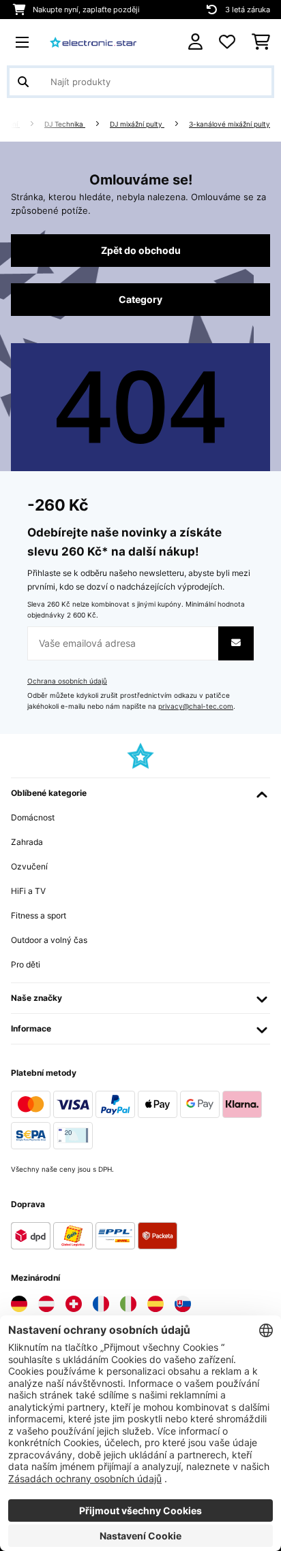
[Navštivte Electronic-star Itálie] (128, 1304)
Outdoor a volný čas (49, 940)
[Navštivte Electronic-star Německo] (19, 1304)
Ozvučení (29, 866)
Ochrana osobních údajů (67, 681)
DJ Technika (64, 124)
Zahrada (27, 842)
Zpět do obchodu (141, 250)
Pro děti (25, 964)
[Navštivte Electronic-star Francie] (101, 1304)
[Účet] (195, 42)
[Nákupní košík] (261, 42)
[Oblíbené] (227, 42)
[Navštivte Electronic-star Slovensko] (183, 1304)
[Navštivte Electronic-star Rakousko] (46, 1304)
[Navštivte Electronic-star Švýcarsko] (73, 1304)
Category (140, 299)
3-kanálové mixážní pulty (229, 124)
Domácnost (33, 817)
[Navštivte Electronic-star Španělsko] (155, 1304)
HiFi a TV (28, 891)
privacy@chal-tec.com (195, 706)
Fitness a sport (38, 915)
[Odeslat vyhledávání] (23, 82)
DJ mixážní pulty (137, 124)
